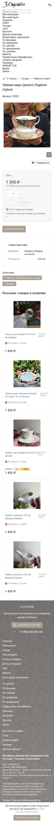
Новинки (7, 641)
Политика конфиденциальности (26, 800)
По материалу (9, 697)
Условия (7, 744)
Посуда (6, 650)
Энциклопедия (10, 740)
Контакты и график (12, 731)
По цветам (8, 683)
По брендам (9, 688)
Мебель (6, 672)
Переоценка (8, 645)
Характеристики (14, 229)
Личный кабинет (11, 749)
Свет (5, 668)
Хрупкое (10, 283)
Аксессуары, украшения (15, 677)
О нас (5, 735)
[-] (8, 194)
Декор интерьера (11, 663)
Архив (5, 724)
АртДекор (7, 715)
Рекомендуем (9, 654)
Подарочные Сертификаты (16, 706)
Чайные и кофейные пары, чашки (23, 277)
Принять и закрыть (27, 818)
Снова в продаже (11, 659)
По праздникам (10, 702)
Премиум (7, 711)
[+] (18, 194)
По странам (8, 692)
